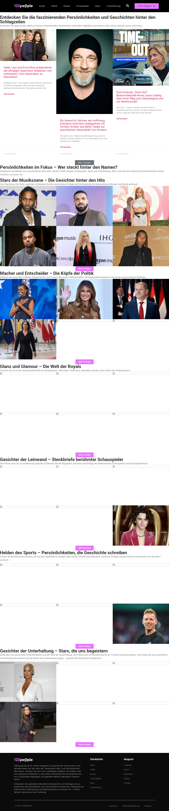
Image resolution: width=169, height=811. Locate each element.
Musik (42, 6)
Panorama (128, 774)
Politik (54, 6)
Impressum (113, 806)
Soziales (127, 783)
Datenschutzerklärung (130, 806)
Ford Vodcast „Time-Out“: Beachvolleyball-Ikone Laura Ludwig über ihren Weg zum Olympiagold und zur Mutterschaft (139, 97)
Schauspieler (82, 6)
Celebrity (128, 765)
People (127, 778)
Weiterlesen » (9, 94)
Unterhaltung (113, 6)
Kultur (126, 769)
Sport (97, 6)
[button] (84, 162)
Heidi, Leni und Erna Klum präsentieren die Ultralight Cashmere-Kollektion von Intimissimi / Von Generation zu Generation (28, 72)
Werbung (147, 806)
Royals (66, 6)
